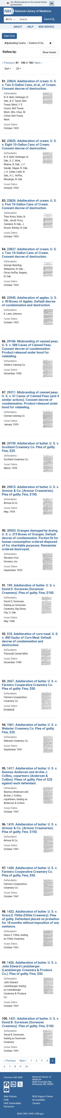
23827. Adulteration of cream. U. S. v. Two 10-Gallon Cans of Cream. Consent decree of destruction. (29, 252)
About (18, 26)
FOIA (6, 1100)
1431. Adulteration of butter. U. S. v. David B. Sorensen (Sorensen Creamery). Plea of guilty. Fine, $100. (30, 1022)
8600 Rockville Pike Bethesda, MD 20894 (42, 1083)
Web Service (46, 26)
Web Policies (10, 1096)
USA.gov (39, 1113)
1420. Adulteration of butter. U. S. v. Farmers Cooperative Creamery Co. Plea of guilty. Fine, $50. (29, 871)
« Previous (8, 62)
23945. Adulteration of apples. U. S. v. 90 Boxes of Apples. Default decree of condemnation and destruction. (29, 301)
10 (26, 1066)
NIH (25, 1113)
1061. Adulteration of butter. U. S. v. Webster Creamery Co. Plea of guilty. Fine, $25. (29, 728)
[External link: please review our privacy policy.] (6, 1084)
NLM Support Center (42, 1096)
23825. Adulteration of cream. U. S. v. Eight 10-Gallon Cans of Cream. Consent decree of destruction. (29, 144)
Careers (36, 1103)
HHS (31, 1113)
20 (19, 68)
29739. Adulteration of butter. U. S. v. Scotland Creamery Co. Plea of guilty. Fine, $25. (30, 447)
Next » (38, 62)
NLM (19, 1113)
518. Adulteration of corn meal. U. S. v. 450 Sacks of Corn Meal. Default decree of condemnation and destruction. (30, 639)
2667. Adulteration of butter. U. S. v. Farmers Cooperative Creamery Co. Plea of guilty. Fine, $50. (29, 684)
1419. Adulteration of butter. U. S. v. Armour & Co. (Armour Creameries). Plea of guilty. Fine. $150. (29, 828)
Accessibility (38, 1100)
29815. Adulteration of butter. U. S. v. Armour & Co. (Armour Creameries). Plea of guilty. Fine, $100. (30, 490)
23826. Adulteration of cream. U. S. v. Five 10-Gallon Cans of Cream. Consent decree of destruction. (29, 204)
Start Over (9, 35)
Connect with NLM (13, 1077)
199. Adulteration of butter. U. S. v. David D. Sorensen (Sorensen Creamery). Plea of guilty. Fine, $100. (29, 589)
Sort (7, 68)
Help (30, 26)
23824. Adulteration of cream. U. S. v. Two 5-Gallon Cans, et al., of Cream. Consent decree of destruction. (29, 84)
